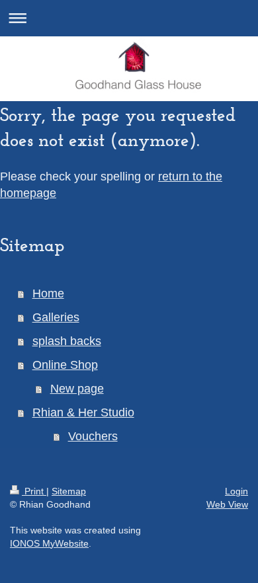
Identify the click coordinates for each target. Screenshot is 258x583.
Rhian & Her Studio (83, 412)
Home (48, 293)
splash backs (66, 341)
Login (236, 491)
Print (34, 491)
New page (77, 388)
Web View (227, 504)
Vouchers (93, 436)
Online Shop (65, 364)
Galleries (55, 317)
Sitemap (69, 491)
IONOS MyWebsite (49, 543)
